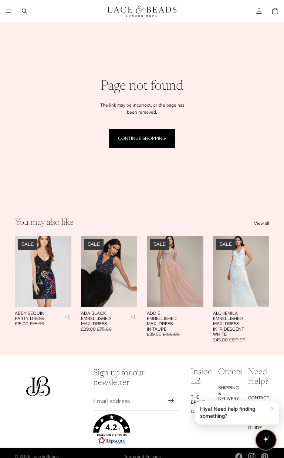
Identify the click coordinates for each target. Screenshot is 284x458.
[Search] (24, 11)
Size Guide (255, 425)
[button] (136, 429)
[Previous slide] (23, 272)
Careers (201, 411)
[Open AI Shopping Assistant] (266, 440)
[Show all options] (67, 316)
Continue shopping (142, 138)
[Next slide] (63, 272)
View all (261, 223)
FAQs (253, 413)
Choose (66, 295)
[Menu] (8, 11)
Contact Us (258, 400)
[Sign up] (171, 401)
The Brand (198, 399)
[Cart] (275, 11)
